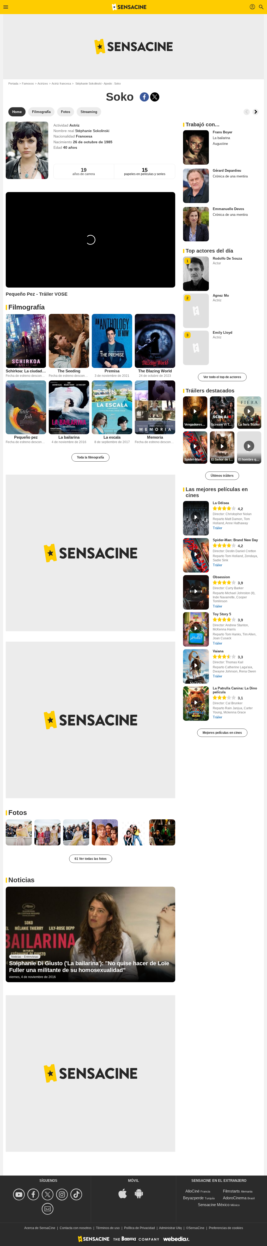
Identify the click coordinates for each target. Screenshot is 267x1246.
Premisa (112, 371)
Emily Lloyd (222, 333)
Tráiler (217, 528)
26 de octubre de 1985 (92, 142)
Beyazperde (193, 1198)
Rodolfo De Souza (227, 258)
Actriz (74, 125)
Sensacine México (213, 1204)
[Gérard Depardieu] (196, 186)
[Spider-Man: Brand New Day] (196, 555)
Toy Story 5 (222, 614)
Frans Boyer (222, 132)
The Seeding (69, 371)
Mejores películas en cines (222, 733)
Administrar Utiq (170, 1228)
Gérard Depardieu (227, 170)
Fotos (17, 812)
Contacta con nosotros (76, 1228)
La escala (112, 437)
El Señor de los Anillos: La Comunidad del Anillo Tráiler (222, 459)
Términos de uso (108, 1228)
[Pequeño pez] (26, 407)
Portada (13, 83)
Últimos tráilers (222, 476)
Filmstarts (231, 1191)
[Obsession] (196, 592)
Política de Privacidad (139, 1228)
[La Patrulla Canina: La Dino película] (196, 703)
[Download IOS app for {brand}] (125, 1193)
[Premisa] (112, 341)
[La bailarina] (69, 407)
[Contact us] (48, 1209)
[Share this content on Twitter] (154, 97)
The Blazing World (155, 371)
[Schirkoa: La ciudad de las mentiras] (26, 341)
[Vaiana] (196, 666)
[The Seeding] (69, 341)
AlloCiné (192, 1191)
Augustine (220, 144)
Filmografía (26, 307)
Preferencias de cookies (226, 1228)
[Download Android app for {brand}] (141, 1193)
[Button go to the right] (255, 112)
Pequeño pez (26, 437)
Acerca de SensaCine (39, 1228)
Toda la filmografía (90, 457)
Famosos (28, 83)
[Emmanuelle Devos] (196, 224)
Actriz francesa (61, 83)
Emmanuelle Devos (228, 209)
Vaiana (218, 651)
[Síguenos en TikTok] (77, 1194)
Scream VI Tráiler (222, 424)
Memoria (155, 437)
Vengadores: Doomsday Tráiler (195, 424)
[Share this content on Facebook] (144, 97)
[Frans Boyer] (196, 147)
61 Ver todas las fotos (91, 859)
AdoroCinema (234, 1198)
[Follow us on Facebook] (34, 1194)
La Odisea (221, 503)
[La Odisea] (196, 518)
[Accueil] (129, 7)
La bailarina (69, 437)
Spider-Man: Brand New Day (235, 540)
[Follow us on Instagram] (62, 1194)
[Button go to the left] (247, 112)
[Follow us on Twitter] (48, 1194)
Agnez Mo (221, 295)
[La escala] (112, 407)
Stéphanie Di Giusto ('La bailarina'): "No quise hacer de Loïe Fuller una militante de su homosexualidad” (89, 966)
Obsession (221, 577)
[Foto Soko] (19, 832)
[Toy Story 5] (196, 629)
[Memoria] (155, 407)
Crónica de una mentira (230, 176)
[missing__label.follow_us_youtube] (19, 1194)
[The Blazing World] (155, 341)
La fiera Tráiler (249, 424)
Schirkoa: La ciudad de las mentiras (26, 371)
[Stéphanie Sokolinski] (27, 150)
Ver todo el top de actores (222, 377)
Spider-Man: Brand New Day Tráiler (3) (195, 459)
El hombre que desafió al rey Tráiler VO (249, 459)
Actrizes (43, 83)
